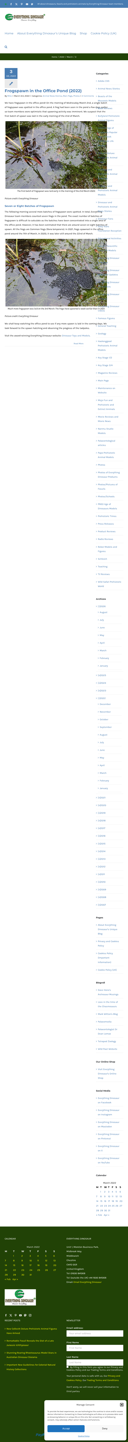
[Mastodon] (25, 1315)
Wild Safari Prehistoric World (109, 584)
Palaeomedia (104, 1021)
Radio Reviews (105, 539)
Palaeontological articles (106, 443)
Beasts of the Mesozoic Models (107, 98)
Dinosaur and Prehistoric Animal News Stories (107, 207)
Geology (102, 333)
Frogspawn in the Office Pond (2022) (43, 90)
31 (109, 1210)
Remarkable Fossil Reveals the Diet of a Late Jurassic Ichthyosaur (30, 1343)
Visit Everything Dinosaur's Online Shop (107, 1073)
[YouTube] (20, 1315)
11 (112, 1196)
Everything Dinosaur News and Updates (108, 272)
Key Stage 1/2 (105, 357)
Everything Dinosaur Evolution (108, 260)
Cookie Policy (84, 1436)
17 (109, 1201)
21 (97, 1205)
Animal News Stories (52, 96)
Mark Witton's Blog (108, 1014)
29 (101, 1210)
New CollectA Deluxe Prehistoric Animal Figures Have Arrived (32, 1330)
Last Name (72, 1357)
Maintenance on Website (106, 390)
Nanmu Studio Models (105, 431)
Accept (66, 1428)
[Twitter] (11, 1315)
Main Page (67, 96)
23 (105, 1205)
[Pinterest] (15, 1315)
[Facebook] (6, 1315)
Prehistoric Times (107, 516)
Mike (9, 96)
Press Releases (106, 523)
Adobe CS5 (103, 81)
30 (105, 1210)
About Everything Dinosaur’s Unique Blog (107, 929)
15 (101, 1201)
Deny (105, 1428)
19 (117, 1201)
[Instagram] (30, 1315)
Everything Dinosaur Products (108, 296)
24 (109, 1205)
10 (109, 1196)
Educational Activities (109, 238)
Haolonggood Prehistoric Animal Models (107, 345)
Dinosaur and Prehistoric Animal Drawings (107, 174)
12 (117, 1196)
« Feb (99, 1215)
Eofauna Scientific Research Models (107, 248)
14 (97, 1201)
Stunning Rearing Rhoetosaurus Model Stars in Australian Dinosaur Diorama (32, 1355)
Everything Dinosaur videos (108, 308)
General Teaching (107, 326)
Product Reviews (107, 531)
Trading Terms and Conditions (103, 1380)
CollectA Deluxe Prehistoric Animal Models (107, 157)
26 (117, 1205)
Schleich (102, 558)
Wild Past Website (107, 1049)
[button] (121, 1404)
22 (101, 1205)
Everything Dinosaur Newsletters (108, 284)
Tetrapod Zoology (107, 1041)
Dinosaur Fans (105, 218)
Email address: (74, 1328)
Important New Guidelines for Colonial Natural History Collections (31, 1367)
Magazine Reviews (107, 372)
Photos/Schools (106, 496)
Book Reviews (105, 108)
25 (113, 1205)
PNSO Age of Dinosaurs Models (107, 506)
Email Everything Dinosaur (87, 1282)
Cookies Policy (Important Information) (105, 957)
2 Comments (88, 96)
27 (121, 1205)
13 (121, 1196)
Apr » (106, 1215)
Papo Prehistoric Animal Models (106, 455)
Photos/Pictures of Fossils (108, 486)
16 (105, 1201)
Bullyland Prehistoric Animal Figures (109, 118)
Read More (79, 343)
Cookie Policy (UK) (107, 969)
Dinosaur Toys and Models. (76, 335)
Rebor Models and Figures (107, 549)
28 (97, 1210)
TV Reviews (104, 574)
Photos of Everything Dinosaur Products (109, 474)
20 (121, 1201)
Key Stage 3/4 (105, 365)
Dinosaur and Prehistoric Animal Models (107, 190)
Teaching (102, 566)
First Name (72, 1342)
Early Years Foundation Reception (109, 228)
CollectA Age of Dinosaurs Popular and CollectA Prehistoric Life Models (107, 137)
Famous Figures (106, 318)
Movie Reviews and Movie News (108, 419)
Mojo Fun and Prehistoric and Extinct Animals (106, 404)
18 (113, 1201)
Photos (76, 96)
